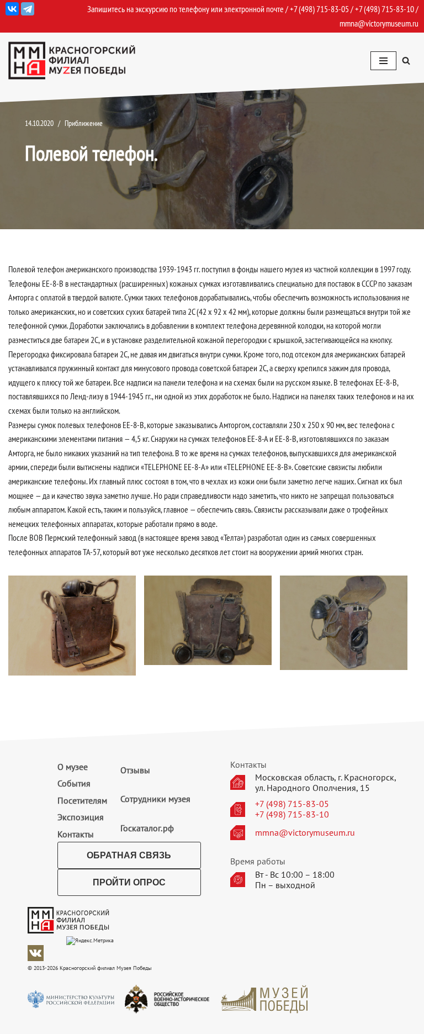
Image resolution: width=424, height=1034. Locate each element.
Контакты (75, 834)
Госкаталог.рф (147, 827)
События (74, 783)
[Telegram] (27, 8)
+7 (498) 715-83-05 (292, 804)
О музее (72, 766)
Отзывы (135, 770)
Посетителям (82, 800)
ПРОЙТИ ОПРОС (129, 882)
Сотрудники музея (155, 798)
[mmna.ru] (71, 60)
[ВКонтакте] (12, 8)
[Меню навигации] (383, 60)
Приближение (84, 123)
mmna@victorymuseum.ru (379, 23)
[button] (406, 60)
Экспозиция (80, 816)
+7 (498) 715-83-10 (292, 814)
